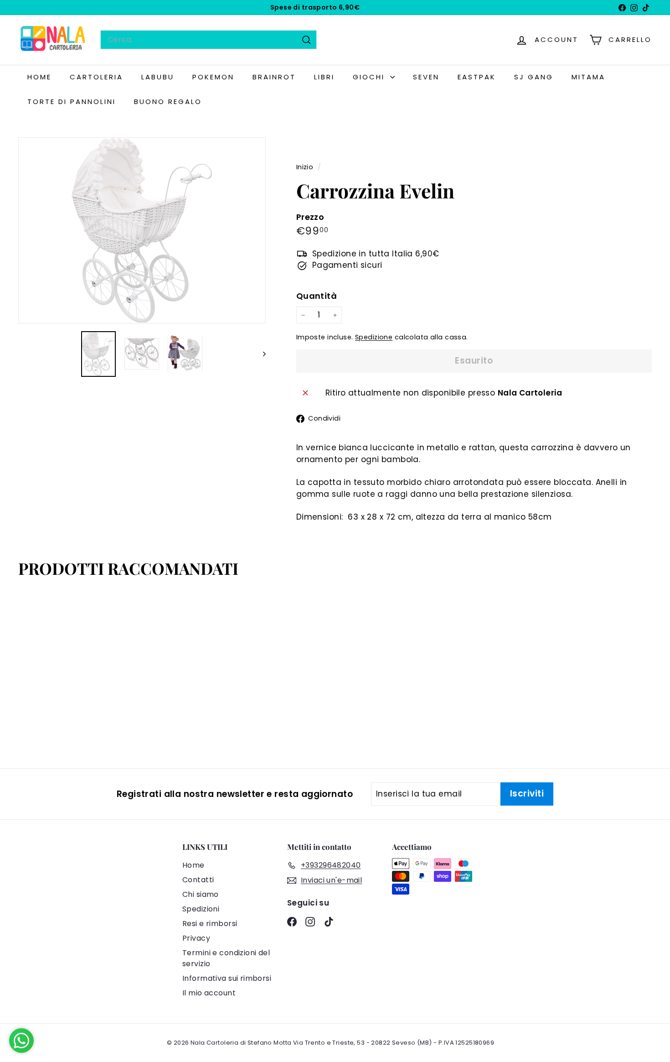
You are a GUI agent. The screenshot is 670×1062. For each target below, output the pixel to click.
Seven (426, 77)
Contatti (198, 880)
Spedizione (373, 337)
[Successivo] (260, 353)
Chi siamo (200, 894)
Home (193, 865)
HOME (39, 77)
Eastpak (477, 77)
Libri (324, 77)
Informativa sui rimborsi (226, 978)
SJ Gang (533, 77)
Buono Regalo (168, 101)
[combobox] (208, 39)
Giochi (370, 77)
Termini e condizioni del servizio (226, 958)
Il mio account (209, 993)
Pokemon (213, 77)
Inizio (305, 167)
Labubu (157, 77)
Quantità (316, 296)
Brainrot (274, 77)
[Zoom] (142, 230)
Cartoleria (96, 77)
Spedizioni (200, 909)
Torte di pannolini (71, 101)
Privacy (196, 938)
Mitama (588, 77)
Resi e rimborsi (209, 923)
